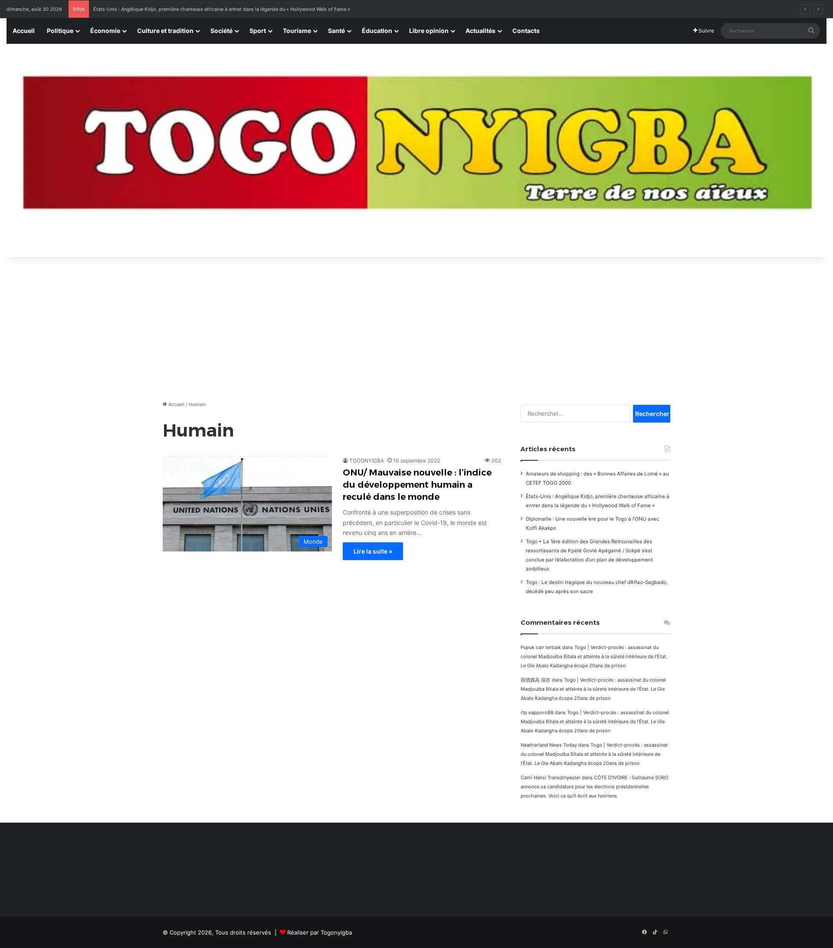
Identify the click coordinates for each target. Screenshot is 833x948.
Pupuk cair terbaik (541, 647)
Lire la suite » (373, 551)
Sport (257, 30)
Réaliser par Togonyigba (319, 932)
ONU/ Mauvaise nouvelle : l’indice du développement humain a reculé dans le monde (417, 484)
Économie (105, 30)
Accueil (24, 30)
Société (221, 30)
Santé (336, 30)
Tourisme (297, 30)
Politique (60, 30)
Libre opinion (429, 30)
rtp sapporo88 (537, 712)
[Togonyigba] (416, 150)
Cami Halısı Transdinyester (550, 777)
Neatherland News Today (549, 745)
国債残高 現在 (536, 680)
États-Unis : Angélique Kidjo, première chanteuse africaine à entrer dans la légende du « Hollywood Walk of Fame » (221, 9)
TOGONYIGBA (366, 460)
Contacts (526, 30)
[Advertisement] (416, 326)
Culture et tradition (165, 30)
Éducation (377, 30)
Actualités (480, 30)
